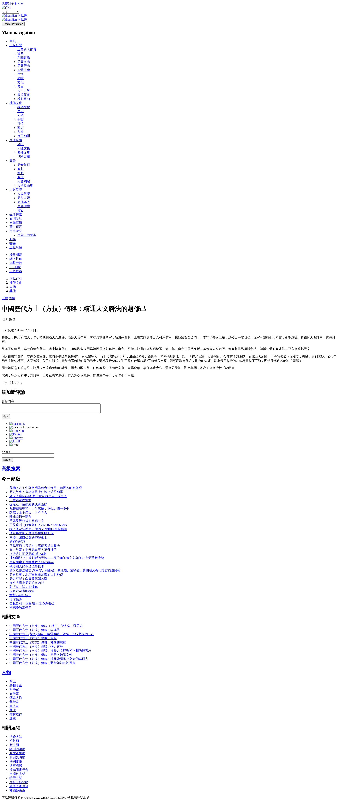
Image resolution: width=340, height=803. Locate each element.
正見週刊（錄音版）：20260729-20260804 (38, 525)
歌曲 (20, 169)
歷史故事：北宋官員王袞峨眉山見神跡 (36, 574)
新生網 (14, 745)
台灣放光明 (17, 773)
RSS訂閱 (15, 267)
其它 (20, 210)
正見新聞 (15, 45)
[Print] (13, 445)
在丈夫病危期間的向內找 (26, 582)
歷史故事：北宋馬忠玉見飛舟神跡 (33, 549)
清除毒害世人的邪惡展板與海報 (31, 533)
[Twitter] (15, 434)
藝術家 (14, 702)
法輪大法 (15, 736)
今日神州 (23, 136)
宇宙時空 (15, 231)
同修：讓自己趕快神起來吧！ (29, 537)
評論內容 (8, 401)
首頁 (12, 41)
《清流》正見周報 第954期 (27, 554)
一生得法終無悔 (20, 500)
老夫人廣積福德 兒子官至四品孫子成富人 (38, 496)
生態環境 (23, 206)
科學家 (14, 689)
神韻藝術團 (17, 790)
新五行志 (23, 65)
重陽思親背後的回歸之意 (26, 520)
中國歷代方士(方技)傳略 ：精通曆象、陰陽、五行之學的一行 (51, 634)
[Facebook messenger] (24, 427)
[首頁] (6, 7)
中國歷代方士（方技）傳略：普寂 (33, 638)
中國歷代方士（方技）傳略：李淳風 (34, 630)
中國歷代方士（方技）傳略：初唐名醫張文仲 (40, 654)
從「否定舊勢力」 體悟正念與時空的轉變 (38, 529)
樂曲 (20, 173)
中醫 (20, 119)
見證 (20, 144)
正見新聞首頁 (26, 49)
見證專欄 (23, 156)
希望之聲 (15, 778)
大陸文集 (23, 148)
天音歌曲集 (25, 185)
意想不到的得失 (20, 595)
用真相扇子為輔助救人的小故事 (31, 562)
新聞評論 (23, 57)
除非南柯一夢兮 (20, 516)
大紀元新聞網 (18, 782)
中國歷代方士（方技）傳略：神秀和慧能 (37, 642)
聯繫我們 (15, 263)
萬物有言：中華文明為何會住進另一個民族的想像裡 (45, 487)
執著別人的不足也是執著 (26, 566)
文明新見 (15, 218)
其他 (12, 291)
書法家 (14, 706)
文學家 (14, 693)
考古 (20, 86)
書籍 (12, 243)
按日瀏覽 (15, 254)
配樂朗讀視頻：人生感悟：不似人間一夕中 (39, 508)
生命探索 (15, 214)
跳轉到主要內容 (13, 3)
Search (6, 451)
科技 (20, 123)
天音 (12, 160)
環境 (20, 74)
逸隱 (12, 718)
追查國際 (15, 765)
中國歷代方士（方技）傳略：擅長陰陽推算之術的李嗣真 (48, 658)
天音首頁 (23, 164)
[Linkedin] (16, 430)
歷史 (20, 111)
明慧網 (14, 740)
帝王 (12, 681)
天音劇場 (23, 181)
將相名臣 (15, 685)
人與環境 (15, 189)
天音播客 (15, 271)
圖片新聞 (23, 94)
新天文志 (23, 61)
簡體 (12, 298)
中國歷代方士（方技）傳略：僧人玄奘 (36, 646)
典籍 (20, 131)
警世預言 (15, 226)
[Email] (14, 441)
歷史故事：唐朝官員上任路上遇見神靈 (36, 492)
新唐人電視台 (18, 786)
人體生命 (23, 70)
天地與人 (23, 202)
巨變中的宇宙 (26, 235)
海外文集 (23, 152)
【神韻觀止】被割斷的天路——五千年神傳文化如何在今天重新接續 (56, 558)
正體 (5, 298)
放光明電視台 (18, 769)
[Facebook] (17, 423)
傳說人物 (15, 697)
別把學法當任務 (20, 607)
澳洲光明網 (17, 757)
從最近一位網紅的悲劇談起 (28, 504)
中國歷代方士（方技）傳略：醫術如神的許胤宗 (42, 663)
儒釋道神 (15, 714)
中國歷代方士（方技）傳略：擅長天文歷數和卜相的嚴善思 (50, 650)
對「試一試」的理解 (23, 587)
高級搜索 (11, 468)
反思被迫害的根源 (22, 591)
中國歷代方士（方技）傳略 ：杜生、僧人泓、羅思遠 (46, 625)
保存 (5, 416)
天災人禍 (23, 198)
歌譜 (20, 177)
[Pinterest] (16, 438)
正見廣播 (15, 247)
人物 (20, 115)
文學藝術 (15, 222)
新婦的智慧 (17, 541)
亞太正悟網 (17, 753)
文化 (20, 82)
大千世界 (23, 90)
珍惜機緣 (15, 599)
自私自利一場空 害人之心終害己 (31, 603)
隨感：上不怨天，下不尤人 (28, 512)
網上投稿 (15, 258)
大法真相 (15, 140)
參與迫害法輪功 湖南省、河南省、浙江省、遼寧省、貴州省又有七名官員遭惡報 (64, 570)
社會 (20, 53)
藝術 (20, 78)
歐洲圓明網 (17, 749)
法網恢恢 (15, 761)
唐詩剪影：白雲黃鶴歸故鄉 (28, 578)
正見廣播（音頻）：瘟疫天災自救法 (34, 545)
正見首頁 (15, 278)
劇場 (12, 239)
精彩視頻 (23, 98)
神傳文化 (15, 103)
